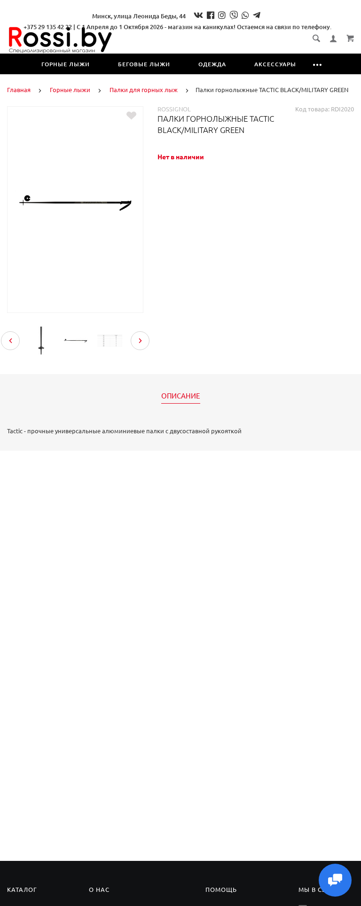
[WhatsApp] (245, 15)
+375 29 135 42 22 (48, 26)
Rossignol (174, 109)
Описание (180, 396)
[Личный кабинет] (333, 38)
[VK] (198, 15)
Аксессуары (275, 64)
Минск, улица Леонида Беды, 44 (139, 16)
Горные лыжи (65, 64)
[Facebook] (210, 15)
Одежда (212, 64)
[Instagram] (222, 15)
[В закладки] (131, 115)
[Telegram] (256, 15)
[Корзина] (350, 38)
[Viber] (233, 15)
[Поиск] (316, 38)
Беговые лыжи (144, 64)
